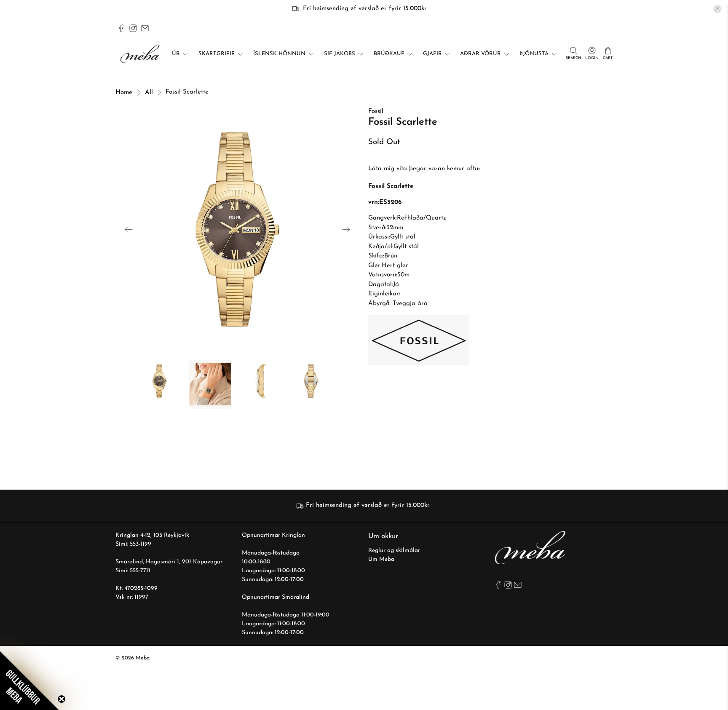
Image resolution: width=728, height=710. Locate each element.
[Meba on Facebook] (121, 28)
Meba (143, 658)
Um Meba (381, 559)
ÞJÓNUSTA (534, 53)
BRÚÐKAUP (389, 53)
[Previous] (129, 229)
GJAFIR (432, 53)
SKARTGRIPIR (216, 53)
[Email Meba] (145, 28)
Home (123, 92)
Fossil (375, 111)
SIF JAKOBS (339, 53)
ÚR (176, 53)
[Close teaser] (61, 699)
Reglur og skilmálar (394, 550)
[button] (29, 680)
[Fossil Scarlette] (237, 229)
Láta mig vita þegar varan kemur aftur (424, 169)
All (149, 92)
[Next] (346, 229)
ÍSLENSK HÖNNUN (279, 53)
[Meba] (141, 54)
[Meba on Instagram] (133, 28)
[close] (717, 9)
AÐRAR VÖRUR (480, 53)
